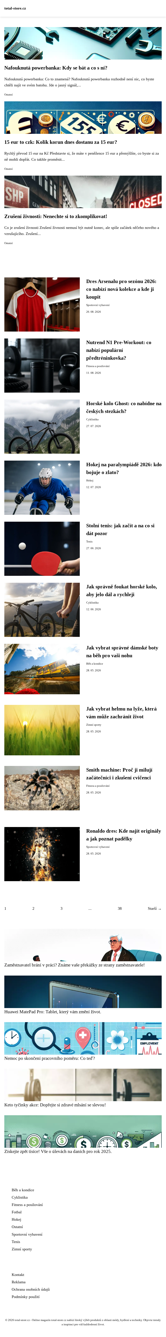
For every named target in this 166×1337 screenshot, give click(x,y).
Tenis (89, 541)
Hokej (89, 480)
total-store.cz (15, 8)
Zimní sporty (93, 724)
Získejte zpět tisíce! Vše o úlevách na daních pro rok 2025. (58, 1151)
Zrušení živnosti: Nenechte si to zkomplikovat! (55, 216)
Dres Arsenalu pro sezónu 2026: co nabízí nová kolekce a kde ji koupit (121, 289)
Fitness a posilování (98, 366)
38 (120, 908)
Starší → (155, 908)
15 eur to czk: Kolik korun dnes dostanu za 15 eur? (60, 142)
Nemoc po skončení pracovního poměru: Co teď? (49, 1058)
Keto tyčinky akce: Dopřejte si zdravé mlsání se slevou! (55, 1104)
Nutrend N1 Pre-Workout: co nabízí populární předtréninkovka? (118, 350)
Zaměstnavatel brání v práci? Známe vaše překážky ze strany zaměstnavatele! (74, 964)
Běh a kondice (94, 663)
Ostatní (8, 94)
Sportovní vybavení (98, 305)
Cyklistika (92, 419)
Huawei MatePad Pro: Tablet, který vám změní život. (52, 1011)
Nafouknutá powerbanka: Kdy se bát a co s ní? (55, 68)
